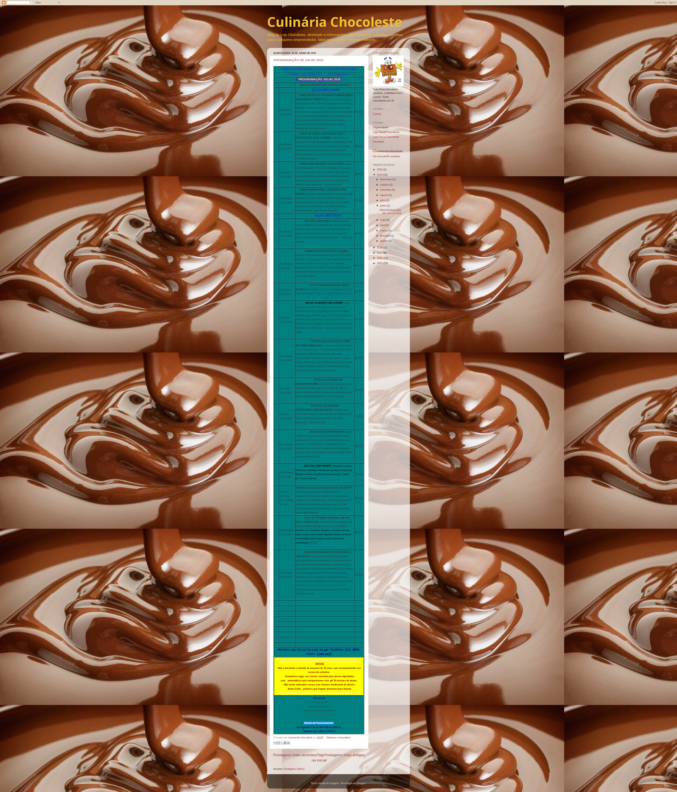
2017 (380, 252)
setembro (386, 189)
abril (383, 225)
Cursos (377, 113)
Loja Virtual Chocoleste (386, 132)
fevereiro (385, 235)
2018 (380, 247)
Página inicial (380, 127)
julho (383, 200)
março (384, 230)
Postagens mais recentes (294, 755)
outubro (384, 184)
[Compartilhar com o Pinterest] (288, 743)
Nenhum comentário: (339, 737)
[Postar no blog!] (278, 743)
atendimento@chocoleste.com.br (319, 715)
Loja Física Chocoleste (386, 136)
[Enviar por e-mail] (275, 743)
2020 (380, 169)
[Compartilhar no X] (281, 743)
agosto (384, 195)
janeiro (384, 240)
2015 (380, 263)
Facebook (378, 141)
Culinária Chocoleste (334, 22)
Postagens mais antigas (344, 755)
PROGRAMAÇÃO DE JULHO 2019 (298, 60)
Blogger (361, 783)
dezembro (386, 179)
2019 (380, 174)
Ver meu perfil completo (386, 156)
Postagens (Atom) (293, 768)
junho (383, 205)
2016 (380, 257)
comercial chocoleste (389, 151)
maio (383, 219)
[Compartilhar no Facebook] (285, 743)
